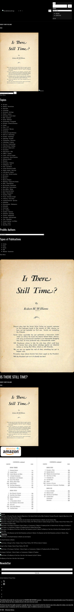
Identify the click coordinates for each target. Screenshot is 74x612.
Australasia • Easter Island (9, 116)
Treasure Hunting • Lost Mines (10, 221)
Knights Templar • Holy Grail (9, 170)
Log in (54, 18)
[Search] (70, 6)
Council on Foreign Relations (9, 133)
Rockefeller (5, 202)
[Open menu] (49, 11)
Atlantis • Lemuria (7, 114)
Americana (5, 108)
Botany (4, 248)
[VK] (4, 31)
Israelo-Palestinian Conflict (9, 168)
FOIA (4, 249)
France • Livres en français (9, 155)
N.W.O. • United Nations (8, 183)
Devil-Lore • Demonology (8, 134)
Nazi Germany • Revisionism (9, 185)
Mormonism (5, 176)
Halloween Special (7, 159)
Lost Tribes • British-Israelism (10, 174)
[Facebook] (1, 31)
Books (4, 246)
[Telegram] (6, 31)
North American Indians (8, 191)
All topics (5, 104)
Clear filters (3, 95)
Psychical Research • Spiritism (10, 200)
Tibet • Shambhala (7, 219)
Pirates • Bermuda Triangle (9, 197)
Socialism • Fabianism (8, 212)
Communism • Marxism (8, 129)
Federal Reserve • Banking (9, 146)
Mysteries (5, 178)
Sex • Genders (6, 210)
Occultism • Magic (7, 195)
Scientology (5, 208)
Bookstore (6, 578)
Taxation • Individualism (8, 215)
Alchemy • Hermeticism (8, 106)
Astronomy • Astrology (8, 112)
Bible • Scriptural (7, 118)
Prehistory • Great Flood (8, 198)
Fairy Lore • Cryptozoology (9, 144)
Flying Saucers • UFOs (8, 151)
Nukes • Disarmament (8, 193)
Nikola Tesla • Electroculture (9, 187)
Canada (4, 125)
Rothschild (5, 206)
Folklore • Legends (7, 153)
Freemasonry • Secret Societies (10, 157)
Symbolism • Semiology (8, 213)
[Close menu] (54, 3)
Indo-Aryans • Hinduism (8, 163)
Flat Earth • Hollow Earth (8, 148)
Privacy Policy (12, 578)
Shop (20, 518)
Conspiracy (5, 131)
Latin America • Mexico (8, 172)
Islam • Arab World (7, 166)
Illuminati (5, 161)
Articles (5, 244)
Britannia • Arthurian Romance (10, 123)
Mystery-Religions (7, 180)
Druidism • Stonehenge (8, 136)
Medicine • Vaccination (8, 251)
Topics (54, 8)
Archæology (5, 110)
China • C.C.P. (6, 127)
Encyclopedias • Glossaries (9, 140)
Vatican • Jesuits (7, 223)
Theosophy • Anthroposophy (9, 217)
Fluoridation (6, 150)
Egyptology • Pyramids (8, 138)
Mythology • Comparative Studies (11, 181)
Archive (1, 578)
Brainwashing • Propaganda (9, 121)
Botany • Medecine (7, 119)
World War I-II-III (7, 225)
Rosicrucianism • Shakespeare (10, 204)
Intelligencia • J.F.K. (7, 165)
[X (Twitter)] (2, 31)
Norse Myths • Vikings (8, 189)
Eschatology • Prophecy (8, 142)
